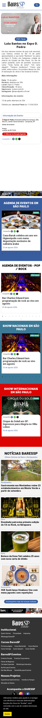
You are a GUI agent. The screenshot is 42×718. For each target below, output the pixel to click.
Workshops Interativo (23, 664)
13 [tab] (21, 256)
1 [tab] (2, 254)
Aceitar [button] (7, 714)
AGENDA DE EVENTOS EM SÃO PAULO (21, 204)
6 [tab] (19, 254)
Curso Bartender (20, 646)
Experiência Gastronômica (10, 680)
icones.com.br (18, 89)
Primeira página (6, 646)
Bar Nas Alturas (6, 670)
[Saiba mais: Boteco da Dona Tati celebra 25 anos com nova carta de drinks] (20, 551)
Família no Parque (28, 680)
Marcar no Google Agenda (16, 134)
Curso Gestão (30, 649)
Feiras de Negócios (7, 662)
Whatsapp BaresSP (8, 637)
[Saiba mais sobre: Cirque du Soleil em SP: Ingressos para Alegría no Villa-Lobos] (21, 406)
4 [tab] (13, 254)
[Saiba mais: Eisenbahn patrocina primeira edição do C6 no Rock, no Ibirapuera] (20, 517)
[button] (9, 708)
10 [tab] (33, 254)
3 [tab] (9, 254)
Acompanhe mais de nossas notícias (21, 602)
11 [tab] (36, 254)
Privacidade (17, 633)
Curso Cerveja (6, 649)
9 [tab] (29, 254)
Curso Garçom (18, 649)
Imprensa (27, 633)
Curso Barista (33, 646)
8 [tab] (26, 254)
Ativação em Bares (7, 683)
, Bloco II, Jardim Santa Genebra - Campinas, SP (20, 120)
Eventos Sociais (6, 658)
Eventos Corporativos (21, 658)
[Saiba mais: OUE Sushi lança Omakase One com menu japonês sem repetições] (20, 585)
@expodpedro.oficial (20, 91)
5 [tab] (16, 254)
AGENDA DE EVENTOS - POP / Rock (21, 267)
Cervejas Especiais (7, 664)
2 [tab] (6, 254)
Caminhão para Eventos (22, 670)
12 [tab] (39, 254)
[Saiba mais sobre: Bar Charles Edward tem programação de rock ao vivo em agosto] (21, 283)
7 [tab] (23, 254)
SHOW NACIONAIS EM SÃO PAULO (21, 327)
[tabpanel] (21, 231)
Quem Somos (6, 633)
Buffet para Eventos (8, 667)
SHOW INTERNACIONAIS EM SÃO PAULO (21, 390)
